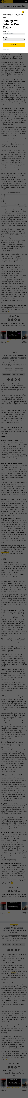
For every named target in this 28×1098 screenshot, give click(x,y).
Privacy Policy (6, 49)
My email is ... (6, 31)
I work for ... (6, 37)
